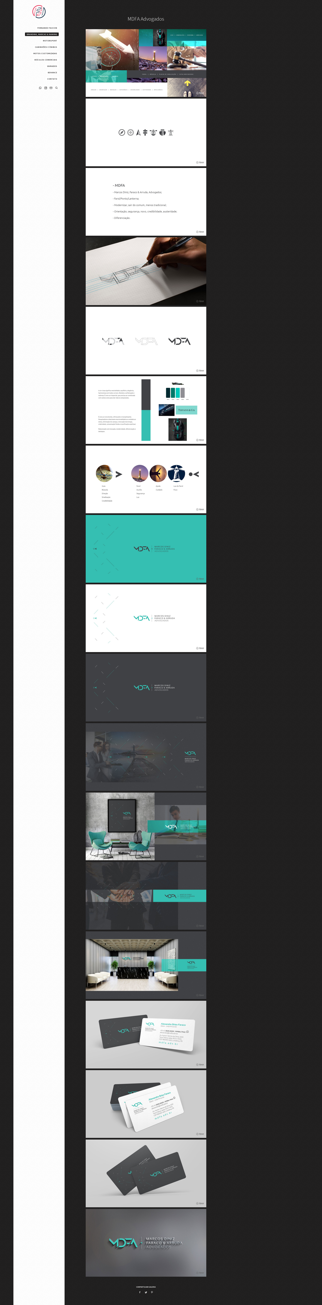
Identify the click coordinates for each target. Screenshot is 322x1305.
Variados (52, 66)
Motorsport (50, 40)
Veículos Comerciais (45, 60)
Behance (52, 72)
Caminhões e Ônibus (46, 47)
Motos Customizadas (45, 53)
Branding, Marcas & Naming (42, 34)
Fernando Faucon (47, 28)
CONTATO (52, 79)
